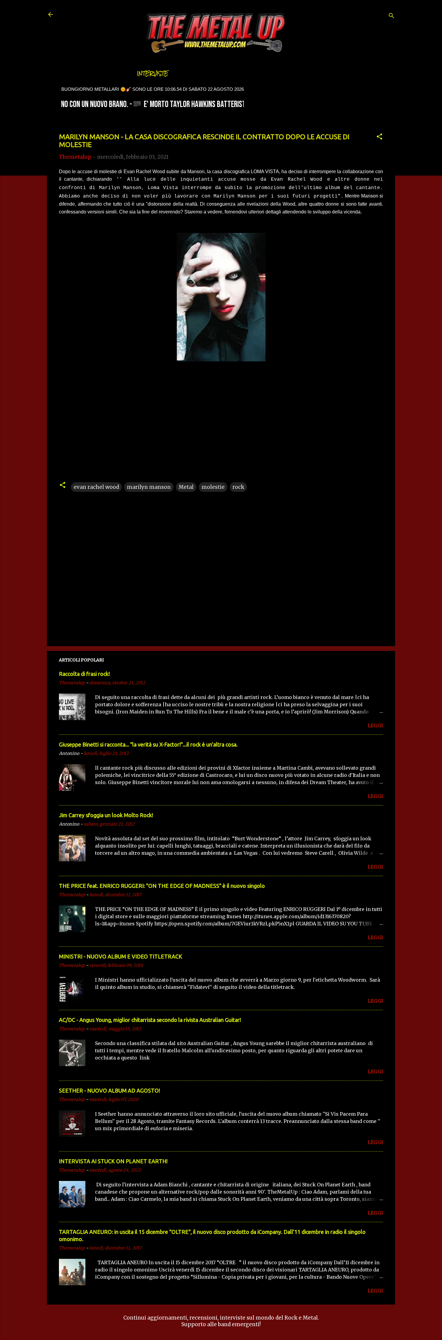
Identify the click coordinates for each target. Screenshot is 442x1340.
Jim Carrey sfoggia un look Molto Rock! (106, 815)
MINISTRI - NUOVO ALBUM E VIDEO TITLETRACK (120, 956)
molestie (213, 487)
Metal (186, 487)
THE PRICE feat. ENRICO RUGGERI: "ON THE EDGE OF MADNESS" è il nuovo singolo (162, 886)
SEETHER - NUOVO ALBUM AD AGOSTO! (109, 1090)
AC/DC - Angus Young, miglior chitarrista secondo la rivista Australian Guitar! (150, 1020)
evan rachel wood (96, 487)
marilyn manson (149, 487)
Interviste (152, 73)
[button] (379, 137)
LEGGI (375, 725)
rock (238, 487)
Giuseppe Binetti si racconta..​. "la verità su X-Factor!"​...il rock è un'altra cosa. (148, 744)
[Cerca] (391, 16)
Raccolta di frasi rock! (84, 674)
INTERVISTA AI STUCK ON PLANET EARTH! (113, 1161)
